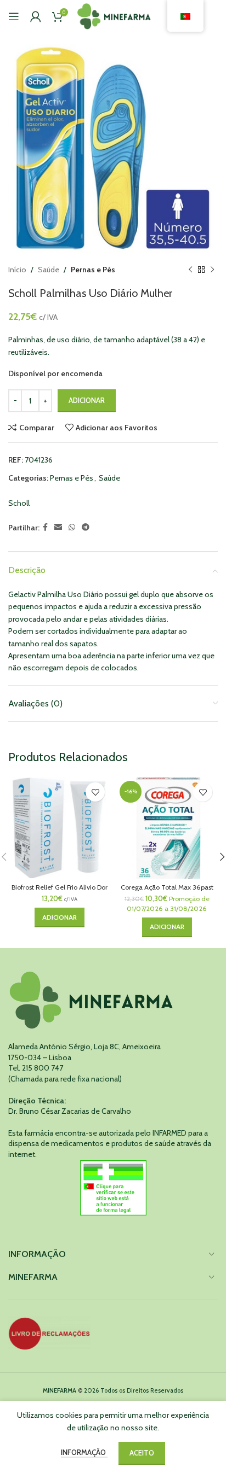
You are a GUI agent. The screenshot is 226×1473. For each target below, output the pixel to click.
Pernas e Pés (93, 269)
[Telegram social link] (85, 527)
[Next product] (212, 269)
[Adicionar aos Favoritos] (95, 792)
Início (17, 269)
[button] (59, 917)
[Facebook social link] (45, 527)
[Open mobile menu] (14, 16)
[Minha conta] (36, 16)
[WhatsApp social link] (71, 527)
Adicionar (87, 400)
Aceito (141, 1452)
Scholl (19, 503)
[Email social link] (58, 527)
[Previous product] (190, 269)
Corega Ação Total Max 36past (167, 887)
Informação (84, 1452)
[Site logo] (114, 15)
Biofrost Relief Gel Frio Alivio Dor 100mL (60, 891)
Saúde (48, 269)
